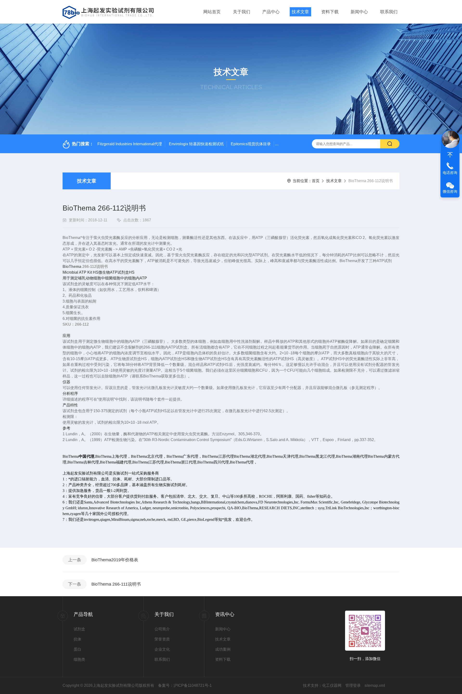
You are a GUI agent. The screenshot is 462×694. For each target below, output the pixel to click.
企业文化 (162, 649)
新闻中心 (359, 11)
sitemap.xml (375, 685)
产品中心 (271, 11)
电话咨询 (450, 173)
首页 (316, 181)
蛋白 (77, 649)
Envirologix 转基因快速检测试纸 (196, 144)
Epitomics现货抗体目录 (251, 144)
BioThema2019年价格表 (114, 559)
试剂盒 (79, 629)
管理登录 (353, 685)
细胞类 (79, 659)
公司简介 (162, 629)
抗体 (77, 639)
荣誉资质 (162, 639)
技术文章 (300, 11)
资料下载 (330, 11)
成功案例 (223, 649)
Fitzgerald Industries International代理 (129, 144)
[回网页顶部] (450, 155)
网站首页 (212, 11)
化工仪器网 (331, 685)
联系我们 (389, 11)
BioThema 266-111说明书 (116, 584)
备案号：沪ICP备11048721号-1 (185, 685)
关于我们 (241, 11)
